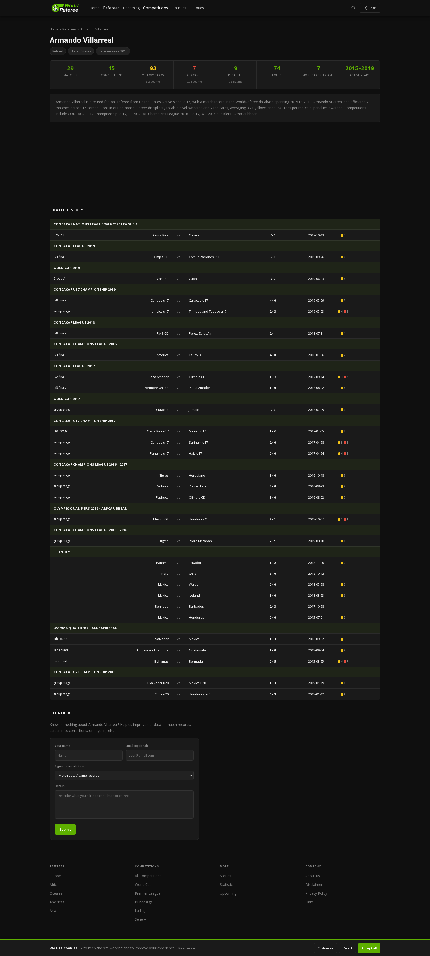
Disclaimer (313, 884)
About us (312, 875)
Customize (325, 948)
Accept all (369, 948)
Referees (111, 8)
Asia (53, 910)
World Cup (143, 884)
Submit (65, 829)
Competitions (155, 8)
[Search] (353, 8)
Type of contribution (69, 766)
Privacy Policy (316, 893)
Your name (62, 746)
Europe (55, 875)
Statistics (179, 7)
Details (60, 786)
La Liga (141, 910)
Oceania (56, 893)
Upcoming (131, 7)
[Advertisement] (215, 159)
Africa (54, 884)
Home (95, 7)
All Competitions (148, 875)
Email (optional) (137, 746)
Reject (347, 948)
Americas (57, 902)
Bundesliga (144, 902)
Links (309, 902)
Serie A (140, 919)
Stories (198, 7)
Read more (186, 948)
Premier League (148, 893)
